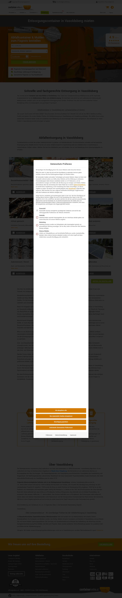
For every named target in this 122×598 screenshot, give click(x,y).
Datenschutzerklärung (79, 185)
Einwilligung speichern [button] (61, 422)
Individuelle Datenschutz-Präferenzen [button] (61, 428)
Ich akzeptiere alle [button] (61, 410)
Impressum (73, 435)
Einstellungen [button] (72, 188)
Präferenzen (49, 435)
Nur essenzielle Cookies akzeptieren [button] (61, 416)
